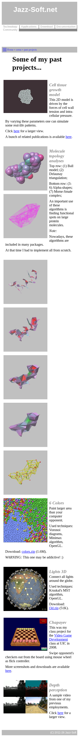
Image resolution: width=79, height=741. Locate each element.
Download (46, 26)
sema (18, 49)
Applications (29, 26)
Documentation (65, 26)
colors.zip (28, 551)
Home (10, 49)
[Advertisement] (39, 38)
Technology (10, 26)
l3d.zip (54, 608)
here (17, 131)
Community (10, 29)
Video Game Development (60, 637)
